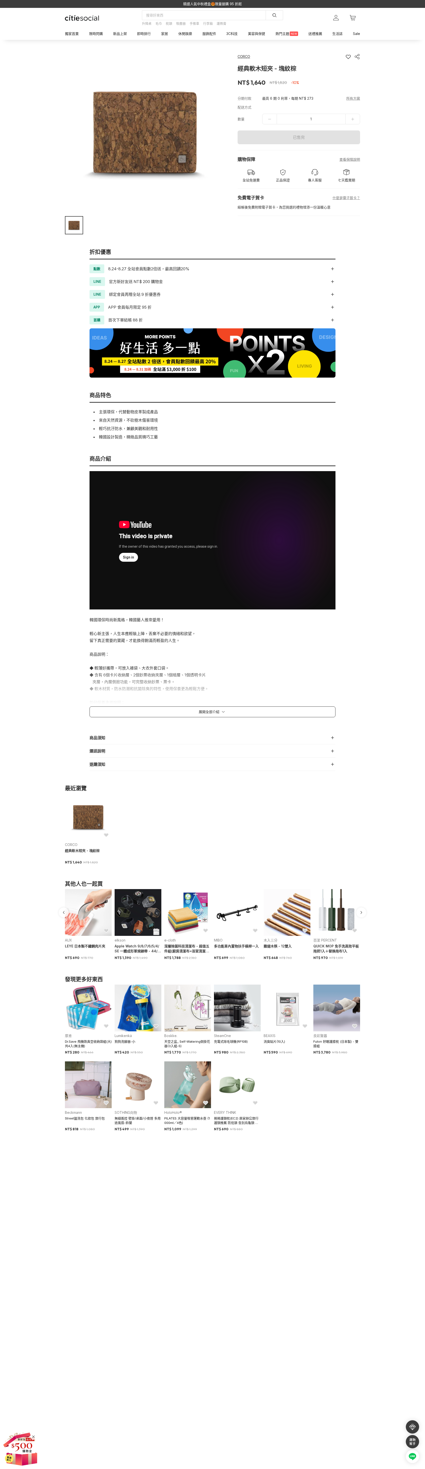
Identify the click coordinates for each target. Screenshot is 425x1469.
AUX (68, 940)
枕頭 (169, 23)
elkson (120, 940)
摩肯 (68, 1036)
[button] (74, 225)
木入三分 (270, 940)
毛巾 (158, 23)
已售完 (299, 137)
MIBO (218, 940)
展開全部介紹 (209, 712)
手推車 (194, 23)
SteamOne (222, 1036)
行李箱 (208, 23)
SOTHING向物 (126, 1112)
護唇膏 (221, 23)
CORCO (71, 845)
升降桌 (147, 23)
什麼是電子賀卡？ (346, 198)
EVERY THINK (225, 1112)
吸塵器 (181, 23)
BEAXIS (269, 1036)
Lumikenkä (123, 1036)
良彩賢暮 (320, 1036)
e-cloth (170, 940)
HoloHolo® (173, 1112)
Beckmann (73, 1112)
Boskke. (170, 1036)
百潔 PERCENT (325, 940)
